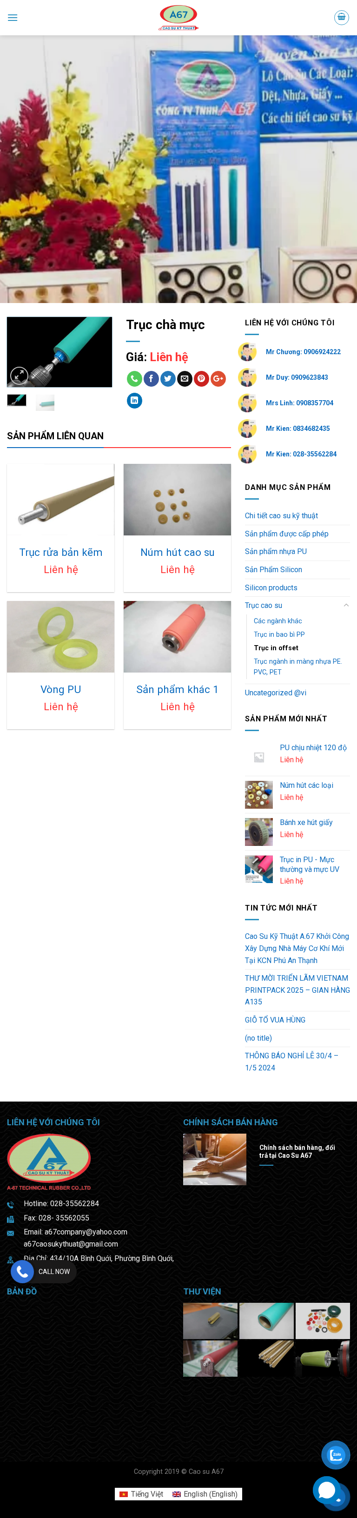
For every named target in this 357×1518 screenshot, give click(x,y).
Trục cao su (263, 605)
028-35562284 (74, 1203)
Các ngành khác (278, 621)
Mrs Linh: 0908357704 (299, 403)
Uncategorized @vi (275, 692)
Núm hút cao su (177, 552)
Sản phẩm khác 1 (177, 689)
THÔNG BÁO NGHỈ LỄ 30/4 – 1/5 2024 (291, 1061)
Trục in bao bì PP (279, 635)
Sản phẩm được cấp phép (287, 533)
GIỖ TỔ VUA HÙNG (275, 1020)
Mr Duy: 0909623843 (297, 377)
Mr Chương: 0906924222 (303, 352)
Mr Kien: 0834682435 (298, 428)
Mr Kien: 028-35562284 (301, 454)
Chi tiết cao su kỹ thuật (281, 515)
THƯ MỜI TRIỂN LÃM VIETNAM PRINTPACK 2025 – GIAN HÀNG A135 (297, 990)
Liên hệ (169, 357)
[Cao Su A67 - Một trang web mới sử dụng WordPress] (179, 17)
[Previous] (21, 354)
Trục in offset (276, 648)
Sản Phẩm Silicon (273, 569)
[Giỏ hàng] (341, 17)
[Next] (98, 354)
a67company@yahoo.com (86, 1232)
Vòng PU (60, 689)
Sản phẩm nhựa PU (276, 551)
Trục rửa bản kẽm (61, 552)
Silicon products (271, 587)
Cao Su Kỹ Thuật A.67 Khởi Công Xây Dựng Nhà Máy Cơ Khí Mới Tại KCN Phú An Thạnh (297, 948)
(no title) (258, 1038)
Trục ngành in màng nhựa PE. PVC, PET (298, 667)
